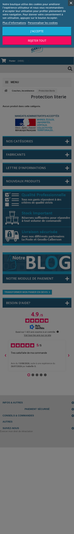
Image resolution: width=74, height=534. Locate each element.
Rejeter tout (37, 41)
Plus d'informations (14, 22)
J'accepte (37, 31)
